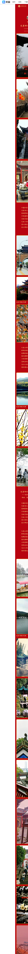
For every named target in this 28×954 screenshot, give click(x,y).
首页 (13, 2)
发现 (19, 2)
